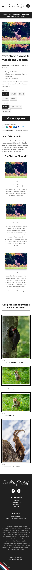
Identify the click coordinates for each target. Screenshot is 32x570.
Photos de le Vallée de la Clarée (13, 532)
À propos (16, 505)
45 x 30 (13, 94)
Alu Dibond (6, 111)
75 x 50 (5, 99)
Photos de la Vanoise (10, 537)
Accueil (16, 500)
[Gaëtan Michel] (16, 6)
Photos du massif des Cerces (12, 543)
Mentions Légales (16, 557)
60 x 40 (21, 94)
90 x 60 (13, 99)
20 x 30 (5, 94)
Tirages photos (8, 14)
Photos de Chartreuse (20, 530)
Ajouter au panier (16, 118)
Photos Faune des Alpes (19, 541)
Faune (17, 14)
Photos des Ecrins (21, 535)
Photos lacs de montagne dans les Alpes (16, 538)
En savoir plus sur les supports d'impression (15, 130)
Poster (5, 107)
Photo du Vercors (16, 528)
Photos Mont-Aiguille (15, 550)
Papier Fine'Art (16, 107)
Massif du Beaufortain (16, 545)
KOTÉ (21, 559)
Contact (16, 507)
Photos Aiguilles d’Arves (20, 547)
